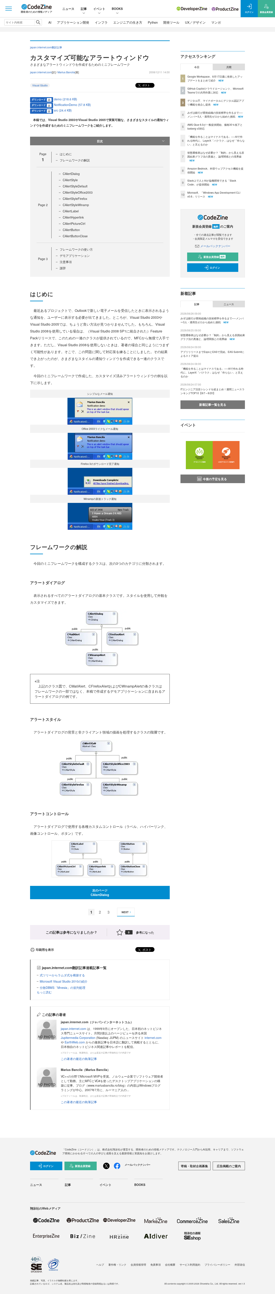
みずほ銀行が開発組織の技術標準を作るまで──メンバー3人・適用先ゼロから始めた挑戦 (215, 114)
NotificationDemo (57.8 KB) (72, 105)
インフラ (101, 22)
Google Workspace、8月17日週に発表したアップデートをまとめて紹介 (215, 78)
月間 (228, 67)
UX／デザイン (195, 22)
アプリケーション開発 (73, 22)
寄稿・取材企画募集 (194, 1166)
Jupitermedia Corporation (78, 1037)
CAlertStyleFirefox (75, 198)
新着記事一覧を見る (212, 404)
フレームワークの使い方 (76, 249)
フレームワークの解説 (75, 160)
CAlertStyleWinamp (76, 205)
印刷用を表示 (45, 949)
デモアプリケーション (75, 255)
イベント (99, 8)
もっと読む (44, 992)
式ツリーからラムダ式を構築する (62, 975)
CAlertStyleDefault (75, 186)
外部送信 (240, 1264)
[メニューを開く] (8, 8)
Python (153, 22)
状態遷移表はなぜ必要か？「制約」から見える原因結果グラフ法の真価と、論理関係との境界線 (215, 154)
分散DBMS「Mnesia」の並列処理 (62, 987)
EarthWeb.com (75, 1042)
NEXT (125, 912)
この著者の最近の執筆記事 (79, 1059)
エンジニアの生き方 (127, 22)
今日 (196, 67)
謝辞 (63, 268)
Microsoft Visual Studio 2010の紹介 (63, 981)
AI (49, 22)
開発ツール (171, 22)
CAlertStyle (70, 180)
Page (43, 205)
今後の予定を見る (215, 479)
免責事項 (155, 1264)
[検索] (38, 22)
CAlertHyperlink (73, 217)
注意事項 (66, 262)
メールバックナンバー (215, 246)
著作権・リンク (117, 1264)
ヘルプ (100, 1264)
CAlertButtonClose (75, 236)
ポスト (146, 85)
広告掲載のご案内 (229, 1166)
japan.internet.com (41, 72)
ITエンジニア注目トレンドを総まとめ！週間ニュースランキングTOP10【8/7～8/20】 (212, 391)
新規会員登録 (214, 257)
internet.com (153, 1037)
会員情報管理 (138, 1264)
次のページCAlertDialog (100, 892)
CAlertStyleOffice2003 (78, 192)
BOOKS (117, 8)
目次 (100, 141)
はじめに (66, 154)
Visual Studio (40, 85)
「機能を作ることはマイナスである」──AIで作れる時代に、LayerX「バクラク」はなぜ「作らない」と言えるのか (216, 140)
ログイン (215, 268)
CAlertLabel (71, 211)
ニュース (68, 8)
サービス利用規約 (190, 1264)
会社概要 (170, 1264)
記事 (84, 8)
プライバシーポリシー (217, 1264)
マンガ (216, 22)
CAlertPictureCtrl (74, 223)
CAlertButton (71, 230)
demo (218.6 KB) (65, 99)
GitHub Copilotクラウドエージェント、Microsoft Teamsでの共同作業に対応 (215, 90)
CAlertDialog (71, 174)
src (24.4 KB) (63, 110)
